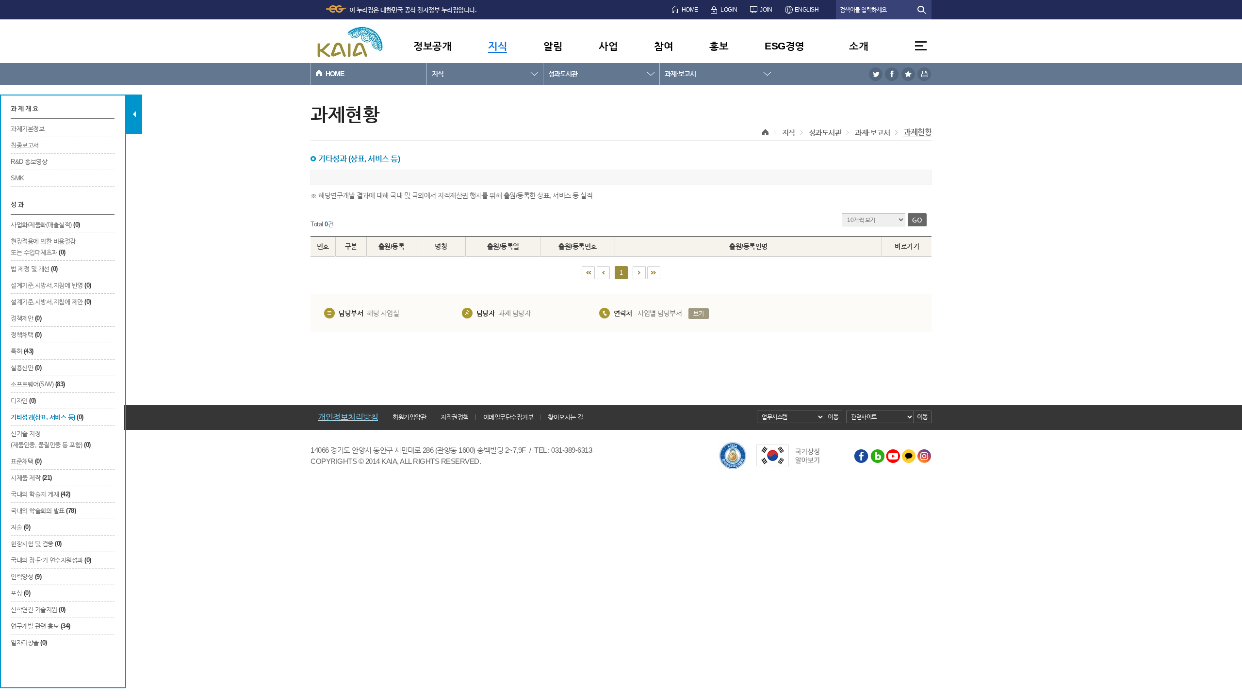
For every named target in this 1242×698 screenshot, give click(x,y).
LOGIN (728, 9)
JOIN (766, 9)
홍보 (718, 45)
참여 (663, 45)
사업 (608, 45)
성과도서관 (562, 74)
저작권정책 (455, 417)
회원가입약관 (409, 417)
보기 (698, 313)
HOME (690, 9)
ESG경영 (784, 45)
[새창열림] (875, 74)
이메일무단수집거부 (508, 417)
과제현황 (917, 132)
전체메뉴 (921, 45)
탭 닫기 (134, 114)
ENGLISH (807, 9)
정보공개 (432, 45)
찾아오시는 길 (565, 417)
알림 (552, 45)
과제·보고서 (680, 74)
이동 (833, 416)
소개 (858, 45)
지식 (497, 45)
